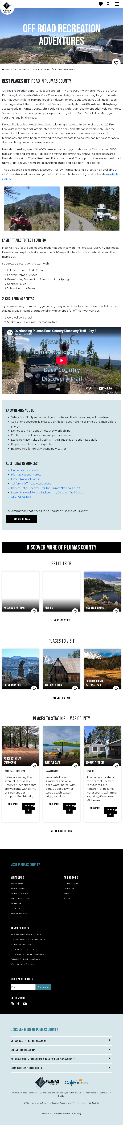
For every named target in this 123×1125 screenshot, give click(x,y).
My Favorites (16, 903)
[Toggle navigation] (117, 3)
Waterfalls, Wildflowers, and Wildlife (26, 934)
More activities (62, 620)
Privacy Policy (79, 1103)
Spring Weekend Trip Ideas (22, 949)
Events (66, 894)
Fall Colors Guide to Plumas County (25, 959)
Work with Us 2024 (19, 913)
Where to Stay (17, 884)
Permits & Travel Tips (20, 894)
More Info (13, 804)
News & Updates (18, 889)
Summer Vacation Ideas (21, 944)
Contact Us (15, 908)
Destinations (69, 889)
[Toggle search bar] (108, 4)
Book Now (30, 806)
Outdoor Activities (40, 69)
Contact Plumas (21, 519)
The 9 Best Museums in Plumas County (27, 954)
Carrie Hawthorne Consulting (67, 1113)
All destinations (61, 697)
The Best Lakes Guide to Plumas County (28, 939)
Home (5, 69)
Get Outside (19, 69)
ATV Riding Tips (21, 497)
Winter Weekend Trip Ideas (22, 964)
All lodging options (61, 831)
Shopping (68, 899)
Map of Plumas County (20, 899)
